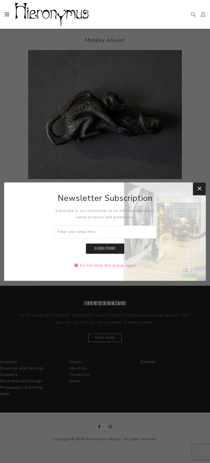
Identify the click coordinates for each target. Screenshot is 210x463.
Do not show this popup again (108, 265)
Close (199, 188)
